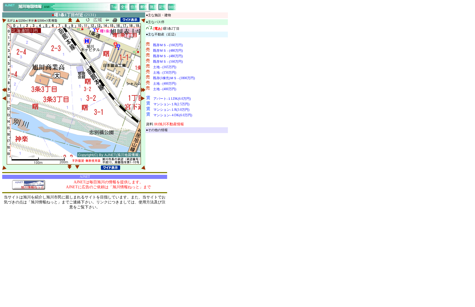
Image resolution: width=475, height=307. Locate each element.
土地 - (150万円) (164, 72)
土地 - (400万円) (164, 83)
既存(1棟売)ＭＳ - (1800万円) (174, 78)
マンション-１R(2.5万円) (171, 104)
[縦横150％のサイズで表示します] (130, 20)
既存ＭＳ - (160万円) (168, 45)
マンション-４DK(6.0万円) (172, 115)
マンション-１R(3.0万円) (171, 110)
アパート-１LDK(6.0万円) (172, 99)
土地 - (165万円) (164, 67)
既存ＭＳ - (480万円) (168, 50)
